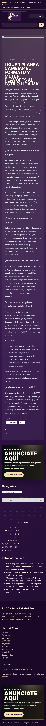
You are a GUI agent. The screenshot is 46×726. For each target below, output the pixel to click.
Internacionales (8, 649)
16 (29, 512)
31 (35, 519)
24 (35, 515)
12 (5, 512)
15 (23, 512)
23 (29, 515)
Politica (5, 658)
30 (29, 519)
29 (23, 519)
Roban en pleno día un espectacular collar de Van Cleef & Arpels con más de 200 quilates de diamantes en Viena (24, 567)
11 (41, 508)
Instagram (15, 7)
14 (17, 512)
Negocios (6, 643)
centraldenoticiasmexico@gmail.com (17, 669)
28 (17, 519)
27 (11, 519)
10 (35, 508)
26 (5, 519)
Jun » (26, 523)
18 (41, 512)
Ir (41, 25)
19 (5, 515)
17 (35, 512)
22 (23, 515)
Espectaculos (7, 655)
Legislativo (6, 652)
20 (11, 515)
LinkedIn (26, 7)
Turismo (5, 646)
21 (17, 515)
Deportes (6, 635)
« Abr (20, 523)
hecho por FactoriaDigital (30, 723)
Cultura (5, 632)
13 (11, 512)
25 (41, 515)
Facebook (6, 7)
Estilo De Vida (7, 638)
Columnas (6, 641)
